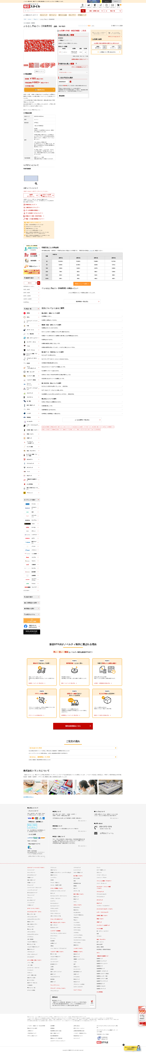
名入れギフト (30, 459)
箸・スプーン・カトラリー (103, 931)
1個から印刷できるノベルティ (32, 488)
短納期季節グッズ (101, 968)
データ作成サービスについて (34, 213)
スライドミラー (53, 959)
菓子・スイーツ (100, 942)
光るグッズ (29, 475)
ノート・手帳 (30, 962)
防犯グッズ (76, 899)
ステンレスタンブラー (32, 916)
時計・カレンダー (31, 371)
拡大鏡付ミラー (53, 964)
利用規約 (52, 1028)
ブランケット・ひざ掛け (79, 984)
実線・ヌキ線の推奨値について (34, 219)
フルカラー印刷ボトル (32, 941)
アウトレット (30, 492)
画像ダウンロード (40, 71)
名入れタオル (77, 907)
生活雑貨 (52, 940)
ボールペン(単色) (31, 990)
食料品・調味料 (100, 946)
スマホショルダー (54, 908)
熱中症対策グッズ (78, 971)
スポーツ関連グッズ (78, 872)
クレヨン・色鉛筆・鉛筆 (55, 885)
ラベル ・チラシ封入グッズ (31, 367)
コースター (99, 936)
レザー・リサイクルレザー (32, 425)
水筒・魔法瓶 (30, 939)
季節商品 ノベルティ (78, 951)
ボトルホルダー (30, 956)
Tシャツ (98, 867)
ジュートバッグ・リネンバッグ (34, 887)
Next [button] (53, 44)
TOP (25, 19)
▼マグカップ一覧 (31, 944)
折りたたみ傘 (77, 878)
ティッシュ (52, 938)
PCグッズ (52, 893)
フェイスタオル (77, 925)
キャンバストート (31, 872)
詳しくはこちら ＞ (82, 820)
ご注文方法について (31, 1033)
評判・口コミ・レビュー (79, 1028)
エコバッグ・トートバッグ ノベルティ (35, 867)
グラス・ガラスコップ (32, 954)
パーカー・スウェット (102, 875)
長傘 (75, 880)
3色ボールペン (53, 870)
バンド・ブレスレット (102, 883)
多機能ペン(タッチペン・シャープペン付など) (60, 872)
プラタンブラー (30, 926)
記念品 (28, 363)
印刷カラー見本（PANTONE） (34, 216)
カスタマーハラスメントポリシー (57, 1040)
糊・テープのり (30, 980)
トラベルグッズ (77, 867)
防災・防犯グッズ (31, 405)
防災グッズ (76, 896)
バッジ (28, 471)
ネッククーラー (77, 969)
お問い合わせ (77, 1025)
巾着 (28, 325)
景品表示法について (78, 1035)
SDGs (28, 317)
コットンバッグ (30, 870)
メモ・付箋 (29, 965)
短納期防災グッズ (101, 983)
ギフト (98, 952)
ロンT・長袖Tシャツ (101, 870)
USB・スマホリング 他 (55, 916)
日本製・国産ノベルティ (32, 430)
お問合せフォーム (107, 833)
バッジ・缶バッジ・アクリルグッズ (58, 948)
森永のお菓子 (100, 944)
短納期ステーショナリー (102, 963)
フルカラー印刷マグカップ (33, 946)
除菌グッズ (52, 981)
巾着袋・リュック (31, 882)
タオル (29, 19)
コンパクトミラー (54, 961)
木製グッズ (29, 438)
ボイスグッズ (30, 467)
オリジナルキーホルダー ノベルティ (105, 909)
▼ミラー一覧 (53, 954)
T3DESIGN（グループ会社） (103, 1034)
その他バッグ (30, 905)
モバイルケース (53, 911)
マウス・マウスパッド (55, 913)
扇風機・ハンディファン (79, 959)
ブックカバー (30, 970)
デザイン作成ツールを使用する (100, 33)
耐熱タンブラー (30, 921)
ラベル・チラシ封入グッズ (56, 919)
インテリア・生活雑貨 (55, 930)
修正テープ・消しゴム (32, 982)
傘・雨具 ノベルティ (78, 875)
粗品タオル (76, 910)
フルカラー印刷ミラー (55, 956)
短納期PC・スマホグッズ (102, 971)
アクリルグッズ (30, 463)
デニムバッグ (30, 885)
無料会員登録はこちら (73, 726)
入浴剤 (51, 966)
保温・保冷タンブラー (32, 924)
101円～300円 (26, 289)
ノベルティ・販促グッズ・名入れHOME (36, 1025)
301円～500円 (26, 292)
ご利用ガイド (30, 1030)
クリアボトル (30, 936)
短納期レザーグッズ (101, 988)
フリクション (53, 867)
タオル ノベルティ (78, 904)
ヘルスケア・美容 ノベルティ (57, 951)
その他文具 (29, 985)
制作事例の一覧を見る (82, 301)
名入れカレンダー (54, 927)
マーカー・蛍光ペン (54, 882)
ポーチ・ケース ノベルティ (33, 908)
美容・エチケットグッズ (55, 971)
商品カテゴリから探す (32, 1028)
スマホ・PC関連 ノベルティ (56, 888)
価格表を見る (41, 90)
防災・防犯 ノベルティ (79, 894)
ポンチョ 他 (77, 890)
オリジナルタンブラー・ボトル (34, 911)
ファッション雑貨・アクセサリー (31, 354)
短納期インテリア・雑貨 (102, 978)
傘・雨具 (29, 401)
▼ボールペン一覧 (31, 987)
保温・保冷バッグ (31, 880)
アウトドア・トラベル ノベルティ (58, 988)
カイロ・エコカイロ (78, 986)
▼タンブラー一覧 (31, 914)
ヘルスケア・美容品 (31, 379)
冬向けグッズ (77, 981)
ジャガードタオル (78, 937)
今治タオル (76, 917)
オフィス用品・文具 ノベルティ (34, 960)
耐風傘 (75, 885)
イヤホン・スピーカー (55, 898)
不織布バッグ (30, 877)
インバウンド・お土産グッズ (103, 925)
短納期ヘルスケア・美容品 (103, 973)
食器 (98, 933)
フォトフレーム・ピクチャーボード (58, 933)
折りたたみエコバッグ (32, 892)
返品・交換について (54, 1033)
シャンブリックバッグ (32, 890)
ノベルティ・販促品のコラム (80, 1033)
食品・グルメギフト (31, 450)
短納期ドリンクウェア (102, 961)
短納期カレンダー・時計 (102, 976)
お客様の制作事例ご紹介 (79, 1030)
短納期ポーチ (100, 966)
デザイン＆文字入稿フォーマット (47, 195)
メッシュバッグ (30, 902)
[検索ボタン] (83, 11)
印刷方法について (30, 204)
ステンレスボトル (31, 931)
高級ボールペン (53, 875)
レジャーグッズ (77, 870)
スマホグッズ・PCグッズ (32, 359)
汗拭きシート (77, 966)
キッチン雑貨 (30, 446)
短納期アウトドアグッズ (102, 981)
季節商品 (29, 417)
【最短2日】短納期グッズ (32, 480)
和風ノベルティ (30, 434)
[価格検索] (38, 283)
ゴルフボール (30, 397)
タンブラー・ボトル (31, 342)
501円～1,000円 (27, 295)
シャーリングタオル (78, 935)
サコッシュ (29, 897)
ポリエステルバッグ (31, 875)
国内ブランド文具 (31, 977)
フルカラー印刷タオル (78, 915)
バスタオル (76, 932)
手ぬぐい (36, 19)
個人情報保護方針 (54, 1035)
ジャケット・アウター (102, 877)
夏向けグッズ (77, 956)
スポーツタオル (77, 927)
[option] (39, 46)
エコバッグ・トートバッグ (32, 321)
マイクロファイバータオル (79, 940)
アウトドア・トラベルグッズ (32, 388)
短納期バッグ (100, 958)
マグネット (29, 972)
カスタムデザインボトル (32, 934)
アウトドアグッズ (54, 990)
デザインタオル (77, 942)
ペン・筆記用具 (30, 333)
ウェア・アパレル (31, 350)
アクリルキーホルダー (102, 894)
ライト (75, 901)
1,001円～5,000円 (27, 299)
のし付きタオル (77, 912)
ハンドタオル (77, 922)
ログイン (107, 1)
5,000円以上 (26, 302)
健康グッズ (52, 974)
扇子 (75, 964)
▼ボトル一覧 (30, 929)
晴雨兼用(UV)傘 (77, 883)
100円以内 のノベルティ (28, 286)
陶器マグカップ (30, 949)
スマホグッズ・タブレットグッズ (57, 890)
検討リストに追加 (118, 25)
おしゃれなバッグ (31, 900)
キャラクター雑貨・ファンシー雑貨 (31, 455)
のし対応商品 (30, 484)
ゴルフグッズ (30, 393)
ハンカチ (29, 413)
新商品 (28, 313)
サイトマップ (77, 1038)
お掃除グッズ (53, 943)
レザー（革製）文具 (31, 975)
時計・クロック (53, 925)
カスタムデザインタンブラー (33, 919)
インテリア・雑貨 (31, 375)
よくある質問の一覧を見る (82, 420)
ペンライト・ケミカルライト (103, 905)
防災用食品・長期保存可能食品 (104, 949)
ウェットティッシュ (29, 384)
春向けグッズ (77, 954)
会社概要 (52, 1025)
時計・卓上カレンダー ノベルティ (58, 922)
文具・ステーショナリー (32, 337)
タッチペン (52, 900)
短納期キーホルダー (101, 986)
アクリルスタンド (101, 896)
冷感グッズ (76, 974)
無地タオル (76, 945)
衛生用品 (52, 979)
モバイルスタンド (54, 903)
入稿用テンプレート (30, 195)
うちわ (28, 346)
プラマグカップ (30, 951)
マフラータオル (77, 930)
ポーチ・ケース (30, 329)
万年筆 (51, 880)
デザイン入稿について (32, 1035)
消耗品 (51, 945)
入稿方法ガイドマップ (32, 207)
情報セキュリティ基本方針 (56, 1038)
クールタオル (77, 976)
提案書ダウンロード (98, 47)
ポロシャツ (99, 872)
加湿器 (51, 969)
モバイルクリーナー (54, 905)
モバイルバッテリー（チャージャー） (58, 895)
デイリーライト (53, 935)
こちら (91, 250)
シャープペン (53, 877)
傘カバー (76, 888)
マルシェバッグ (30, 895)
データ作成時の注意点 (32, 210)
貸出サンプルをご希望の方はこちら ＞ (33, 109)
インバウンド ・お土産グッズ (30, 442)
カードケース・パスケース (33, 967)
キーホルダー (30, 421)
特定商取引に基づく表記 (55, 1030)
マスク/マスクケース (55, 976)
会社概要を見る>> (28, 797)
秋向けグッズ (77, 979)
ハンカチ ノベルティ (78, 948)
